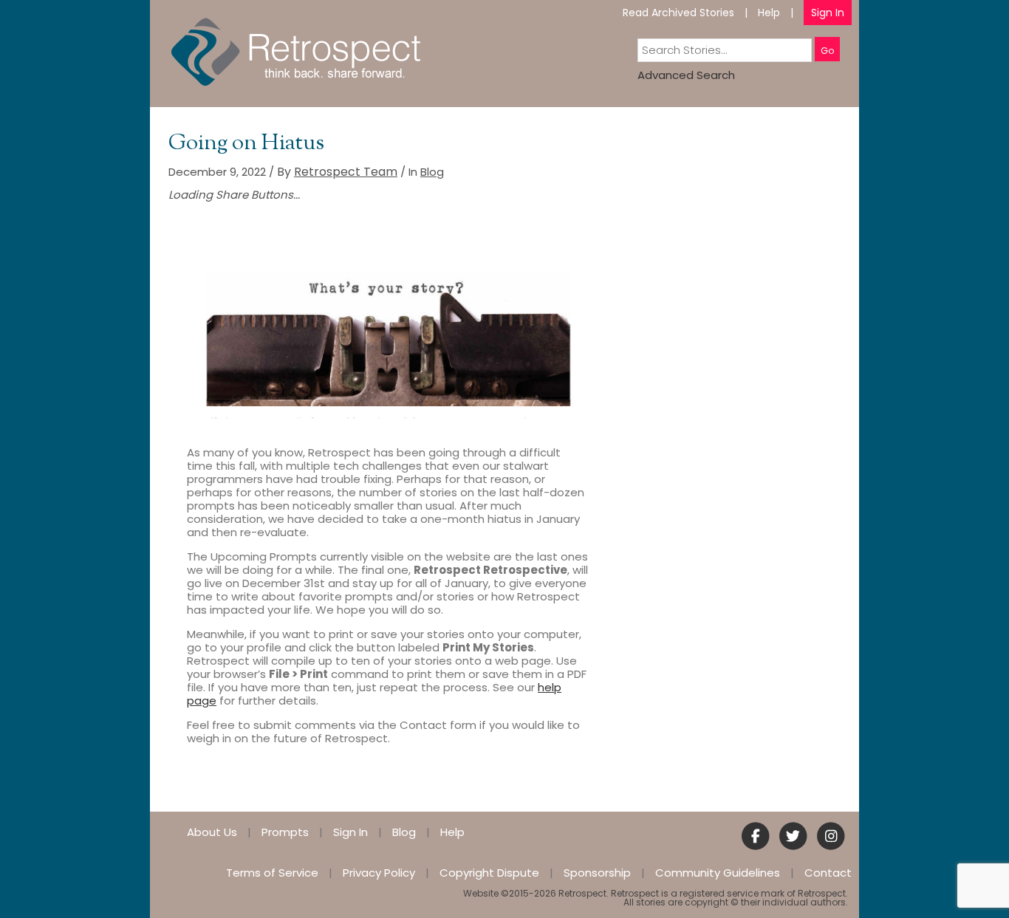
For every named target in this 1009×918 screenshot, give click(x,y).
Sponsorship (597, 872)
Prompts (285, 831)
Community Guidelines (717, 872)
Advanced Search (686, 75)
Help (769, 12)
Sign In (827, 12)
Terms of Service (272, 872)
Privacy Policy (379, 872)
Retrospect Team (345, 171)
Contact (828, 872)
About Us (212, 831)
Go (827, 50)
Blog (432, 171)
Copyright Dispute (489, 872)
